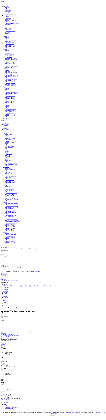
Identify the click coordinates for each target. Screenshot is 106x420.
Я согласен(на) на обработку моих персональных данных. (23, 271)
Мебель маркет (10, 142)
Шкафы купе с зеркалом (12, 79)
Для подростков (10, 187)
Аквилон (8, 137)
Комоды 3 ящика (10, 113)
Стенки (8, 155)
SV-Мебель (9, 135)
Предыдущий (4, 334)
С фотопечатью (10, 178)
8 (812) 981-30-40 (5, 395)
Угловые (8, 171)
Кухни (8, 38)
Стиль (7, 148)
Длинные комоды (10, 110)
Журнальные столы (11, 158)
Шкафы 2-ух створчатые (12, 74)
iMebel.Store (3, 279)
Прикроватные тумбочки (12, 164)
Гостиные (8, 8)
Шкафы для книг (10, 83)
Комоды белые (10, 107)
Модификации (10, 366)
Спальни (8, 18)
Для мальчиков (10, 189)
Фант (7, 150)
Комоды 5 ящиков (10, 115)
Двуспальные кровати (11, 219)
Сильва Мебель (10, 146)
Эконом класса (10, 180)
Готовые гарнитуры (11, 161)
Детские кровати (10, 198)
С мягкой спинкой (10, 223)
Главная (5, 302)
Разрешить (53, 415)
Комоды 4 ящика (10, 114)
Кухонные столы (10, 181)
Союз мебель (9, 147)
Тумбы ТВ (8, 156)
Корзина (3, 391)
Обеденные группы (11, 182)
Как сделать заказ (10, 405)
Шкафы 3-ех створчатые (12, 75)
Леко (7, 141)
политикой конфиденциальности (72, 412)
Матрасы (8, 165)
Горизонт (8, 139)
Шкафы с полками (10, 80)
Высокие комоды (10, 111)
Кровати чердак (10, 200)
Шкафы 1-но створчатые (12, 72)
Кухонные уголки (10, 184)
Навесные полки (10, 197)
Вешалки (8, 172)
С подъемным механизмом (13, 221)
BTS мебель (9, 134)
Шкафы (8, 71)
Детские (8, 51)
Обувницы (9, 173)
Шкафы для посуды (11, 84)
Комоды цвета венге (11, 109)
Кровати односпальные (12, 220)
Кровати (8, 89)
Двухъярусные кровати (12, 199)
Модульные (9, 154)
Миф (7, 143)
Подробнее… (37, 271)
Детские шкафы (10, 194)
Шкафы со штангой (11, 81)
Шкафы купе (9, 77)
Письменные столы (11, 191)
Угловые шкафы (10, 85)
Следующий (10, 334)
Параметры (3, 366)
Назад (7, 7)
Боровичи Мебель (10, 138)
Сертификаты (9, 408)
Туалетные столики (11, 163)
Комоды (8, 106)
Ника (7, 144)
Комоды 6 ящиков (10, 116)
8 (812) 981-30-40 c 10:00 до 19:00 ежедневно (12, 280)
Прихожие (8, 28)
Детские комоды (10, 195)
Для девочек (9, 190)
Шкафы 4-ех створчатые (12, 76)
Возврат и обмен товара (12, 407)
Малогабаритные (10, 169)
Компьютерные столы (11, 193)
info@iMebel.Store (5, 399)
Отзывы (16, 366)
